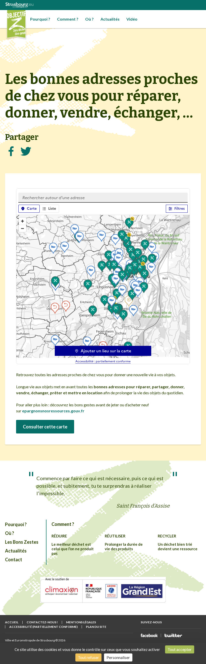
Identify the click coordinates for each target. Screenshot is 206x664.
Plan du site (96, 627)
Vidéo (131, 19)
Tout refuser (88, 657)
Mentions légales (81, 622)
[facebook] (149, 635)
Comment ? (67, 19)
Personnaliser (118, 657)
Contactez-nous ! (42, 622)
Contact (13, 559)
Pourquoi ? (40, 19)
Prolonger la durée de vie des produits (124, 546)
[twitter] (173, 635)
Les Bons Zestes (21, 542)
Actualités (110, 19)
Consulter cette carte (45, 426)
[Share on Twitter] (26, 151)
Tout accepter (180, 649)
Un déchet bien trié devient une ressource (177, 546)
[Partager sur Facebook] (11, 151)
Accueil (11, 622)
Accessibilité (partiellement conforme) (43, 627)
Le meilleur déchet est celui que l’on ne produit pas (73, 549)
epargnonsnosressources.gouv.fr (53, 410)
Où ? (89, 19)
